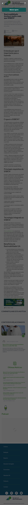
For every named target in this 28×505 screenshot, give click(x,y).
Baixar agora (14, 10)
